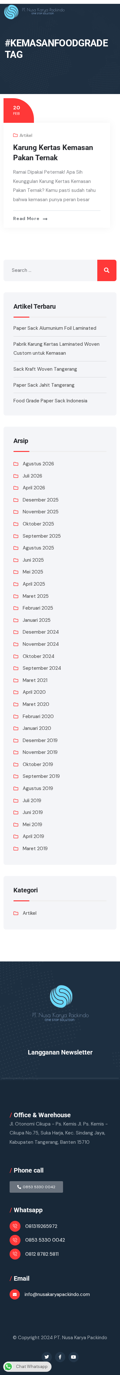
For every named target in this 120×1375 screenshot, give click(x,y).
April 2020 (34, 692)
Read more (26, 218)
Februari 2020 (38, 716)
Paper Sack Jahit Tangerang (44, 385)
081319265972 (41, 1226)
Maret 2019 (35, 848)
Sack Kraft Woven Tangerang (45, 369)
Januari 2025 (37, 620)
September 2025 (42, 536)
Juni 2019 (33, 812)
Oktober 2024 (38, 656)
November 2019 (40, 752)
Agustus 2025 (38, 548)
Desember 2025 (41, 500)
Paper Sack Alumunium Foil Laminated (54, 328)
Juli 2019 (32, 800)
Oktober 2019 (38, 764)
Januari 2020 (37, 728)
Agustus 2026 (38, 464)
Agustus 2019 (38, 788)
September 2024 (42, 668)
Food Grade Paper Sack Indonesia (50, 401)
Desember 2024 (41, 632)
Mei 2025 (33, 572)
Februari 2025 (38, 608)
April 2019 (33, 836)
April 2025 (34, 584)
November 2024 (41, 644)
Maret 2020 (36, 704)
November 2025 (41, 512)
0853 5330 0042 (45, 1240)
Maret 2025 (36, 596)
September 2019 (41, 776)
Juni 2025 (33, 560)
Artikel (26, 135)
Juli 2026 (32, 476)
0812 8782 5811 (42, 1254)
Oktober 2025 (38, 524)
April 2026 (34, 488)
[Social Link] (47, 1357)
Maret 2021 (35, 680)
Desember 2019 (40, 740)
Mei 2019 (32, 824)
